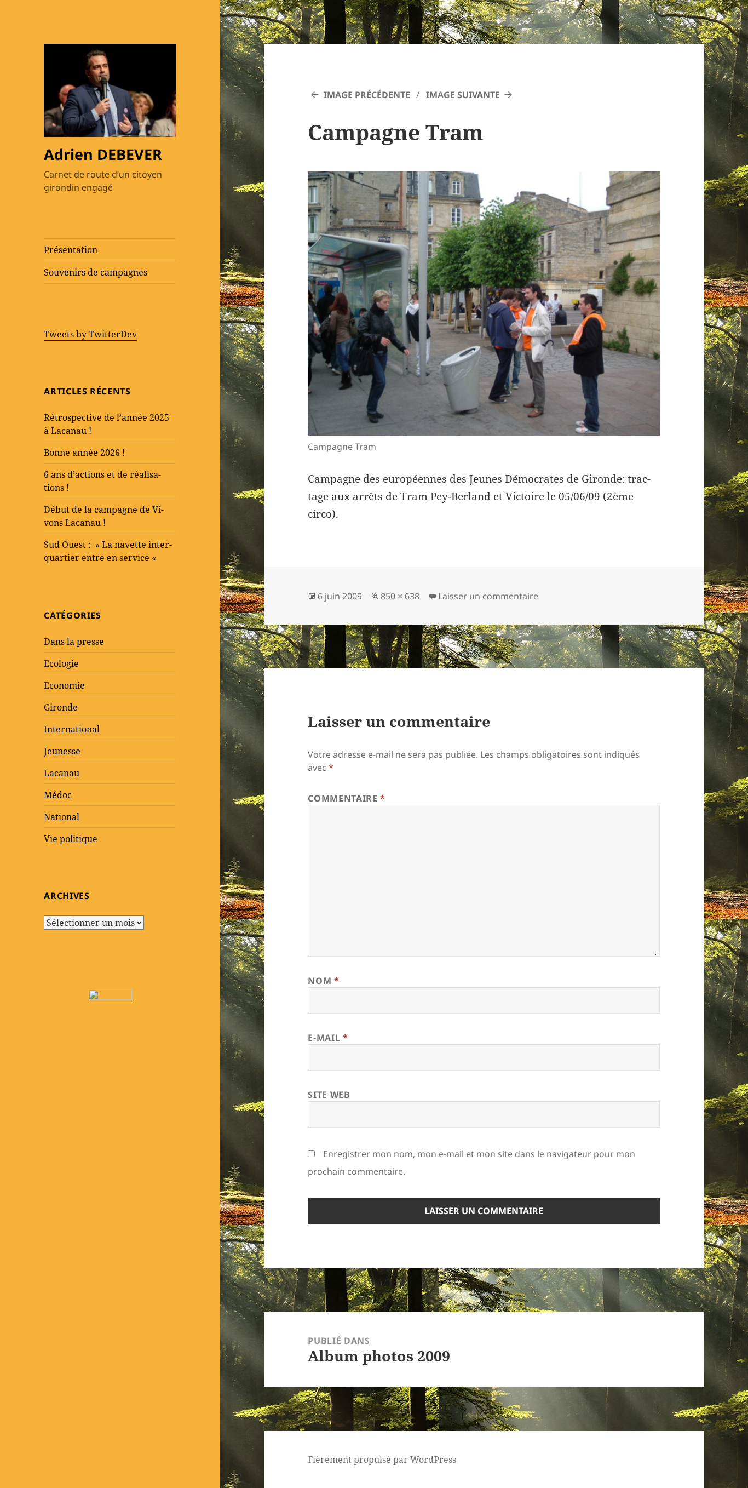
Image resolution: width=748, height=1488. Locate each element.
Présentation (70, 250)
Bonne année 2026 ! (84, 453)
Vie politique (70, 839)
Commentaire (346, 798)
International (72, 729)
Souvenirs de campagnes (95, 272)
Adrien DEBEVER (103, 154)
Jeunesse (62, 751)
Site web (329, 1095)
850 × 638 (400, 596)
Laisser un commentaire (488, 596)
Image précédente (367, 95)
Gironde (61, 707)
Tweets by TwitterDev (90, 334)
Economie (64, 685)
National (61, 817)
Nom (323, 981)
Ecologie (61, 663)
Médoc (58, 795)
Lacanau (61, 773)
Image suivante (463, 95)
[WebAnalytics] (110, 994)
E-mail (328, 1038)
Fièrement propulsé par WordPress (382, 1459)
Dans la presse (74, 642)
